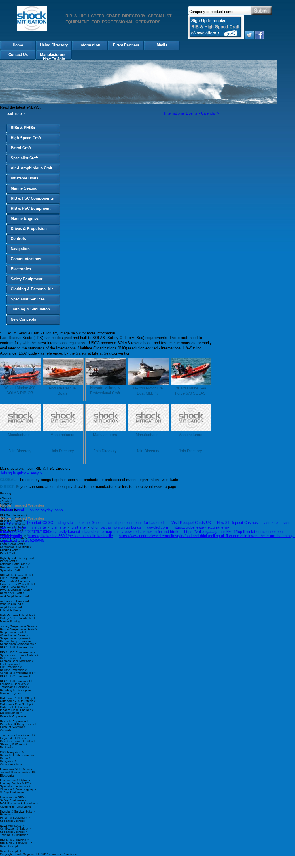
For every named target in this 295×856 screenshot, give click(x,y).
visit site (271, 522)
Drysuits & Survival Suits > (17, 811)
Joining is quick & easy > (21, 473)
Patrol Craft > (9, 561)
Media (162, 45)
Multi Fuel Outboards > (15, 707)
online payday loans (46, 510)
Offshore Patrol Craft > (15, 563)
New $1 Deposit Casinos (237, 522)
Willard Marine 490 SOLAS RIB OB (19, 390)
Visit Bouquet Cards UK (191, 522)
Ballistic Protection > (13, 669)
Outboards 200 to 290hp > (18, 700)
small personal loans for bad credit (137, 522)
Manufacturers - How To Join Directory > (54, 57)
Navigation (20, 249)
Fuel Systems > (10, 664)
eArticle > (6, 501)
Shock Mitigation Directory (34, 19)
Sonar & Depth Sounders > (18, 755)
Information (90, 45)
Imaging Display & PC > (15, 783)
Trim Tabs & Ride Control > (17, 735)
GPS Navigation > (12, 752)
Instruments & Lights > (15, 780)
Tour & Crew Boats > (13, 586)
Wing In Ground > (12, 603)
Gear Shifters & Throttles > (17, 741)
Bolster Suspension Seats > (18, 629)
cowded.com (157, 527)
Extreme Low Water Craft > (18, 584)
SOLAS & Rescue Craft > (17, 575)
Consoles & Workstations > (18, 672)
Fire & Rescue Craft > (14, 577)
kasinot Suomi (12, 510)
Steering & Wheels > (13, 744)
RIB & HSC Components (32, 198)
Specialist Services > (13, 831)
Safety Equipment (26, 279)
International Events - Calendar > (191, 113)
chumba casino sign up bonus (116, 527)
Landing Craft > (10, 549)
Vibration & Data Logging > (18, 789)
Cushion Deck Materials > (17, 660)
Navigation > (8, 761)
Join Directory (19, 451)
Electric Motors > (11, 712)
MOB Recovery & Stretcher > (19, 803)
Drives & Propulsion (29, 228)
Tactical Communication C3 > (19, 772)
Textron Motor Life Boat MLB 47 (148, 390)
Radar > (5, 758)
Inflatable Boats (24, 178)
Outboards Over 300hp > (16, 704)
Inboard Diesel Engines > (17, 709)
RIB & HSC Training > (14, 839)
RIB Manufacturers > (13, 515)
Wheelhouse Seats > (14, 635)
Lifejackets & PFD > (13, 797)
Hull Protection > (11, 658)
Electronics (21, 269)
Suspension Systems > (15, 638)
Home (18, 45)
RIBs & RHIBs (23, 128)
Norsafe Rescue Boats (62, 390)
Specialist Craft (24, 158)
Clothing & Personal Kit (32, 289)
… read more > (13, 113)
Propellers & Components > (18, 724)
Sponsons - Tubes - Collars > (19, 655)
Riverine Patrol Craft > (14, 567)
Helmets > (6, 814)
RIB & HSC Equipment (30, 208)
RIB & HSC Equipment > (16, 681)
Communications (26, 259)
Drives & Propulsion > (14, 721)
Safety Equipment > (13, 800)
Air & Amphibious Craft (31, 168)
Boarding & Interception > (17, 690)
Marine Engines (25, 218)
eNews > (6, 498)
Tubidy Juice (10, 522)
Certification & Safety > (15, 828)
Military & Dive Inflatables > (18, 618)
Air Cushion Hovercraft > (16, 601)
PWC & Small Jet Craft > (16, 589)
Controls (18, 238)
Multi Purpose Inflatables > (17, 615)
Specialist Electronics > (15, 786)
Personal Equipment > (15, 817)
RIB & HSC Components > (17, 652)
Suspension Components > (18, 643)
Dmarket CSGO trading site (50, 522)
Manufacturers (20, 435)
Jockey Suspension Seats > (18, 626)
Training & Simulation (30, 309)
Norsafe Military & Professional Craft (105, 390)
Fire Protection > (11, 666)
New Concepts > (11, 851)
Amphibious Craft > (12, 607)
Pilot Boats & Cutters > (15, 581)
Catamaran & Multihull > (16, 546)
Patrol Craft (21, 148)
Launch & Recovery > (14, 683)
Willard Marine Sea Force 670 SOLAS (190, 390)
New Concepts (23, 319)
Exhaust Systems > (13, 726)
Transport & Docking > (15, 686)
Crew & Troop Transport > (17, 641)
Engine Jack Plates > (14, 738)
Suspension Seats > (13, 632)
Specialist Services (28, 299)
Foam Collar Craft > (13, 544)
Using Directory (54, 45)
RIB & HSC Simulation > (16, 842)
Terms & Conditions (64, 854)
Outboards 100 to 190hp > (18, 698)
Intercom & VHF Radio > (16, 769)
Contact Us (18, 54)
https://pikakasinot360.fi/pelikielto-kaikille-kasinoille (70, 536)
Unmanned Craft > (12, 592)
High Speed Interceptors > (17, 558)
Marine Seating (24, 188)
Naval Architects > (12, 825)
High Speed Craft (26, 138)
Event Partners (126, 45)
